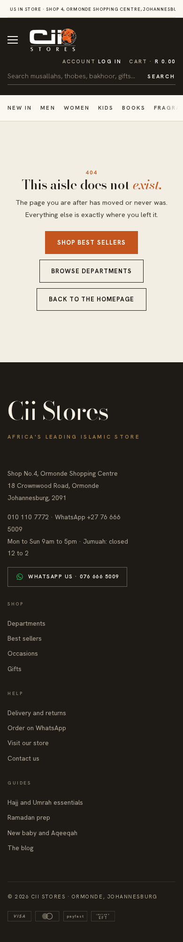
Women (77, 107)
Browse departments (91, 271)
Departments (27, 623)
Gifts (15, 669)
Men (47, 107)
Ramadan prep (29, 817)
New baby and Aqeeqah (42, 833)
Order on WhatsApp (37, 728)
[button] (152, 61)
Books (133, 107)
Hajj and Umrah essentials (45, 802)
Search (161, 76)
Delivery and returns (37, 713)
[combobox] (74, 76)
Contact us (23, 758)
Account (92, 61)
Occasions (23, 653)
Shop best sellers (91, 243)
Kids (106, 107)
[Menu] (12, 40)
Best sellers (25, 638)
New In (20, 107)
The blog (20, 848)
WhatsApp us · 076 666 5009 (73, 576)
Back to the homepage (92, 299)
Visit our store (28, 743)
